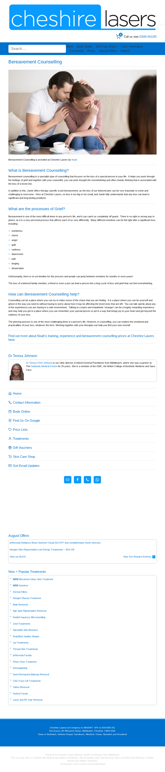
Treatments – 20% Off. (63, 549)
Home (69, 46)
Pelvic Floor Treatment (25, 661)
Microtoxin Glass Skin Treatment (36, 579)
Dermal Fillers (20, 592)
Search (125, 50)
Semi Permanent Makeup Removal (31, 674)
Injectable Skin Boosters (25, 630)
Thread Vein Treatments (25, 649)
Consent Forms (86, 764)
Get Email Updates (26, 465)
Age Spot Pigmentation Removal (29, 611)
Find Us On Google (26, 420)
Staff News (100, 764)
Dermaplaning (20, 668)
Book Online (84, 46)
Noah (74, 159)
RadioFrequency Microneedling (29, 617)
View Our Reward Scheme (137, 556)
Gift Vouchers (22, 447)
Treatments (77, 50)
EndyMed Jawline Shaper (26, 636)
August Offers (18, 536)
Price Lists (20, 429)
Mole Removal (20, 604)
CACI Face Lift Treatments (27, 681)
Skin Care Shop (105, 46)
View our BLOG (18, 556)
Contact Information (26, 402)
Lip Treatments (21, 642)
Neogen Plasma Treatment (27, 598)
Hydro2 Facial (20, 693)
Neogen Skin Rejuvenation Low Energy (30, 549)
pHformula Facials (22, 655)
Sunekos (23, 585)
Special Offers (108, 50)
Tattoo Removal (21, 687)
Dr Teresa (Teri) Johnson (39, 362)
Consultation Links (69, 764)
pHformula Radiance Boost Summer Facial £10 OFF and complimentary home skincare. (55, 542)
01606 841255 (148, 36)
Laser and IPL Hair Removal (27, 699)
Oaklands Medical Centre (44, 366)
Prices (91, 50)
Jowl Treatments (21, 623)
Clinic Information (132, 46)
